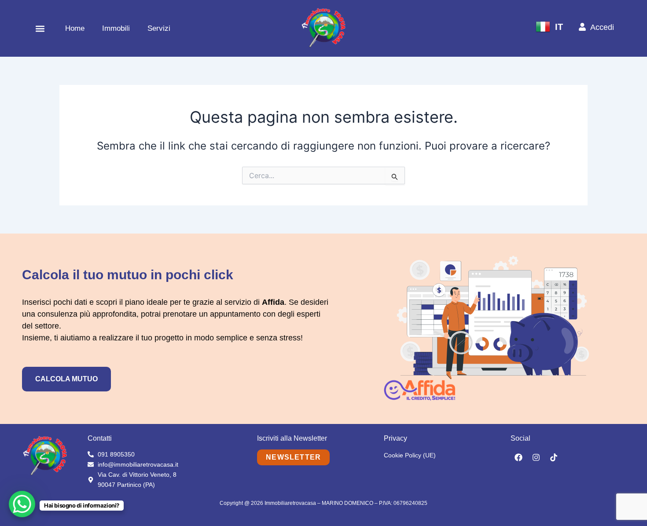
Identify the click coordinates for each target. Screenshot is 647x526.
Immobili (116, 28)
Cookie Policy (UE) (410, 455)
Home (75, 28)
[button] (40, 28)
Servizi (158, 28)
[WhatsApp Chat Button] (22, 504)
